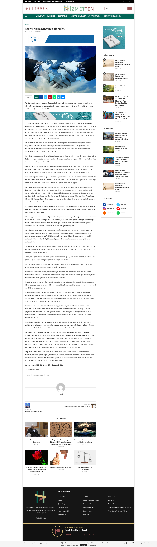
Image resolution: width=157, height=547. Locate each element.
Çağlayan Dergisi (63, 507)
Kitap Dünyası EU (63, 511)
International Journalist (115, 504)
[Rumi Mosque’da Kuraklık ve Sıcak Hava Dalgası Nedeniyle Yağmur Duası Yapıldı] (108, 173)
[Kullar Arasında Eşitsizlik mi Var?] (61, 457)
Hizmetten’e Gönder (112, 16)
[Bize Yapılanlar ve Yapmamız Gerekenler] (36, 429)
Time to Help (87, 504)
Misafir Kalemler (78, 16)
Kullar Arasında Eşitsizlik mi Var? (61, 467)
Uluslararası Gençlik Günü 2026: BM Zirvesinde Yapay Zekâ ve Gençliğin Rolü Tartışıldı (122, 101)
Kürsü (28, 375)
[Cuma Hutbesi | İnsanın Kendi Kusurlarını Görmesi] (108, 77)
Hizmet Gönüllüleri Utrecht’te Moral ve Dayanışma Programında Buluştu (121, 136)
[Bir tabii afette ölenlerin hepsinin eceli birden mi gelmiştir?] (85, 429)
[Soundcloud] (41, 8)
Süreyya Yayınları (88, 507)
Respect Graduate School (91, 500)
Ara (129, 8)
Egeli (30, 32)
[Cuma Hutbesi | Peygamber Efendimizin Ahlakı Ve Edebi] (108, 63)
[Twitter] (29, 8)
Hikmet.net (111, 500)
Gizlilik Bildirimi (92, 545)
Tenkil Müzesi (87, 497)
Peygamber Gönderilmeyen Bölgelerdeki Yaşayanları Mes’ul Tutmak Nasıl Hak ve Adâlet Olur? (61, 442)
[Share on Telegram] (59, 97)
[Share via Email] (63, 97)
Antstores (86, 514)
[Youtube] (38, 8)
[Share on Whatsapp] (54, 97)
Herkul (60, 500)
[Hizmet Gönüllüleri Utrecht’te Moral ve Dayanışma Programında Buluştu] (108, 136)
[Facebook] (26, 8)
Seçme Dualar (87, 511)
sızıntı (47, 375)
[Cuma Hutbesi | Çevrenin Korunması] (108, 88)
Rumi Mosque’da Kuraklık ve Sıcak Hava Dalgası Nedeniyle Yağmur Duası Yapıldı (122, 173)
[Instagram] (32, 8)
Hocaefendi (63, 16)
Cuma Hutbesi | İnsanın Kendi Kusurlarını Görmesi (121, 76)
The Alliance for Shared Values (117, 511)
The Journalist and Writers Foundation (119, 507)
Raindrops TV (62, 514)
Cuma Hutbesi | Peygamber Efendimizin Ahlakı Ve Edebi (122, 63)
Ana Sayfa (40, 16)
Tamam (83, 545)
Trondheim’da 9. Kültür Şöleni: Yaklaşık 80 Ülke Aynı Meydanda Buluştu (122, 116)
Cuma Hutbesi (94, 16)
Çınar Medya (62, 504)
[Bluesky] (47, 8)
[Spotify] (44, 8)
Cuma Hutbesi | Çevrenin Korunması (122, 87)
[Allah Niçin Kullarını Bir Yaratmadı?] (85, 457)
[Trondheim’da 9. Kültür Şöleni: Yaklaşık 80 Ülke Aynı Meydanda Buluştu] (108, 115)
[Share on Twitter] (45, 97)
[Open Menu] (26, 16)
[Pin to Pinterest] (50, 97)
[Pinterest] (35, 8)
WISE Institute (112, 497)
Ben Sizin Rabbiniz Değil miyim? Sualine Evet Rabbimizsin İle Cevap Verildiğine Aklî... (36, 469)
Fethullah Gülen (63, 497)
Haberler (51, 16)
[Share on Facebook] (41, 97)
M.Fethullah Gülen (38, 375)
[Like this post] (37, 97)
